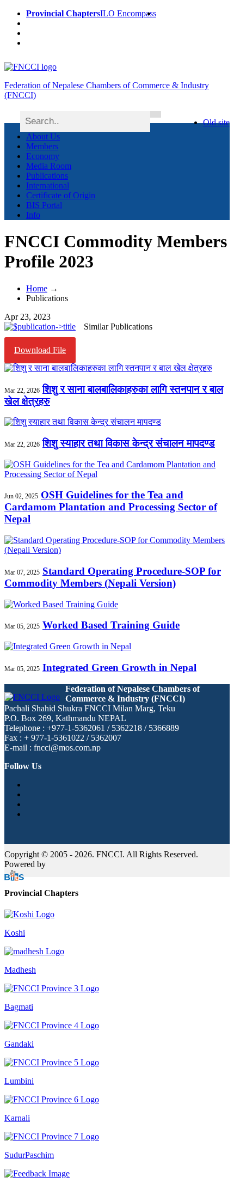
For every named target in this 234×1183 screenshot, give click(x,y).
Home (36, 288)
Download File (40, 350)
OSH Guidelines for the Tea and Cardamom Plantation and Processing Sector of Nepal (110, 507)
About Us (43, 136)
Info (33, 214)
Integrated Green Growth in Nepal (119, 667)
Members (42, 146)
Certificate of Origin (60, 195)
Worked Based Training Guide (111, 625)
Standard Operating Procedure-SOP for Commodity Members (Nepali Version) (112, 577)
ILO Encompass (128, 13)
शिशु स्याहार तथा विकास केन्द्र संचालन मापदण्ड (128, 443)
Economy (42, 156)
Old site (216, 122)
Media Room (48, 165)
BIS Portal (44, 205)
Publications (47, 175)
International (47, 185)
